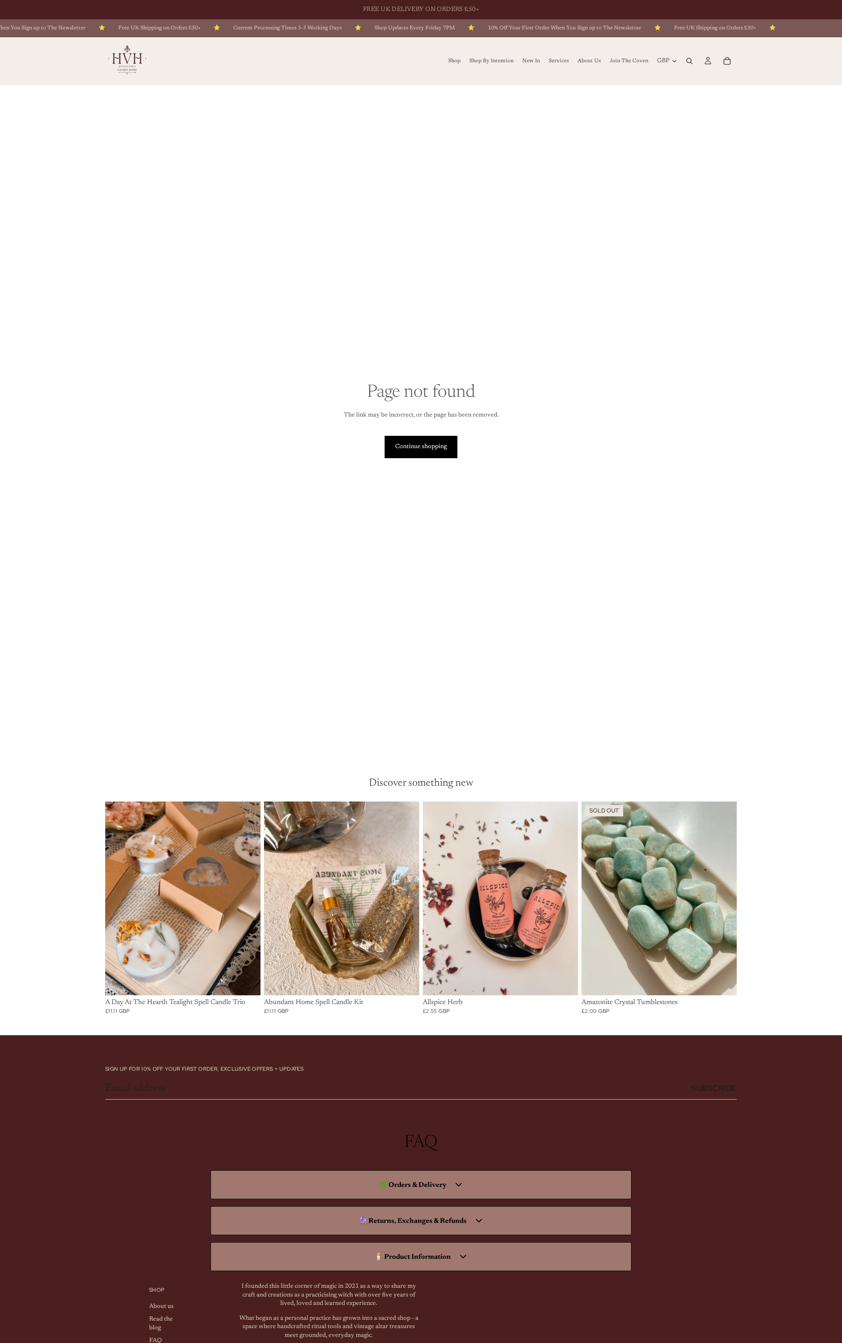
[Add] (247, 982)
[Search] (689, 61)
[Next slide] (247, 898)
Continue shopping (421, 447)
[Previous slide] (118, 898)
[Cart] (727, 61)
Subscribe (714, 1088)
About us (161, 1306)
